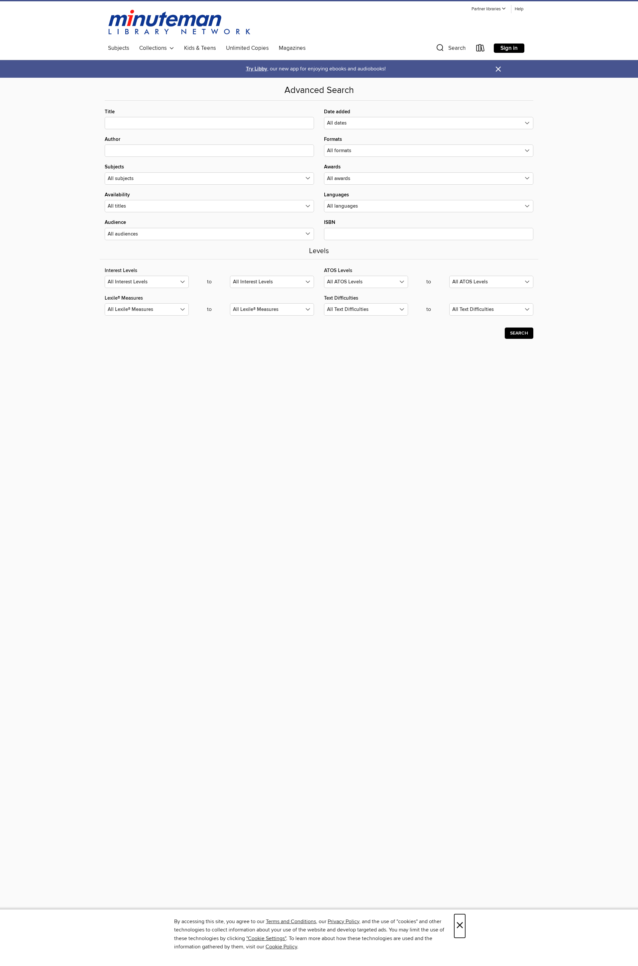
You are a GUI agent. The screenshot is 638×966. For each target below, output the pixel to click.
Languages (336, 195)
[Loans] (480, 49)
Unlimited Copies (247, 48)
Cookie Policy (281, 946)
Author (112, 139)
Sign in (509, 48)
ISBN (329, 222)
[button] (489, 9)
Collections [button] (154, 48)
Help (519, 9)
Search (519, 333)
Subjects (118, 48)
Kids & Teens (200, 48)
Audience (115, 222)
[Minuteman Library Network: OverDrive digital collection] (180, 23)
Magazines (292, 48)
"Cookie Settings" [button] (266, 938)
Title (110, 112)
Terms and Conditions (291, 921)
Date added (337, 112)
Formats (333, 139)
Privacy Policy (343, 921)
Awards (332, 167)
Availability (117, 195)
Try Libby (256, 68)
